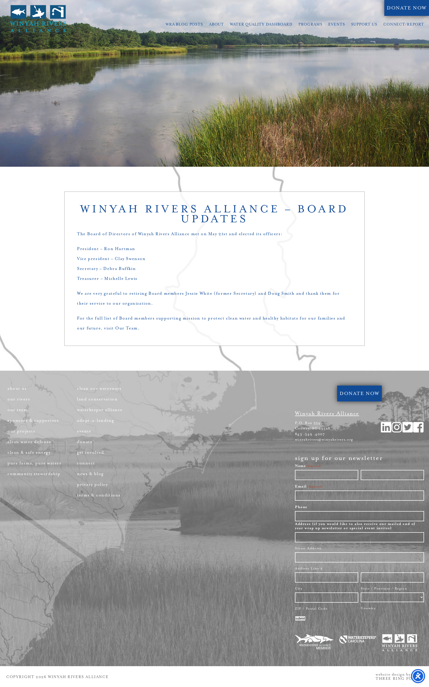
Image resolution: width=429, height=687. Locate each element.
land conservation (97, 399)
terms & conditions (99, 495)
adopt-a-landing (95, 420)
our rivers (18, 399)
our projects (21, 431)
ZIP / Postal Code (311, 608)
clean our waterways (99, 388)
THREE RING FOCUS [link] (399, 678)
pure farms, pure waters (34, 463)
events (84, 431)
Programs (310, 24)
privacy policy (92, 484)
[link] (418, 430)
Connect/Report (403, 24)
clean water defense (29, 441)
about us (17, 388)
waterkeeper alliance (100, 409)
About (216, 24)
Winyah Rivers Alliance (38, 18)
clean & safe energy (28, 452)
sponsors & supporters (33, 420)
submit (300, 618)
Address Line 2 (309, 568)
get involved (90, 452)
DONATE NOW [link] (407, 8)
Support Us (364, 24)
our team (17, 409)
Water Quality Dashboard (261, 24)
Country (368, 608)
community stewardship (33, 473)
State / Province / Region (384, 588)
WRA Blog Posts (184, 24)
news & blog (90, 473)
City (298, 588)
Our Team (126, 328)
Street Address (308, 548)
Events (336, 24)
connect (86, 463)
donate (84, 441)
